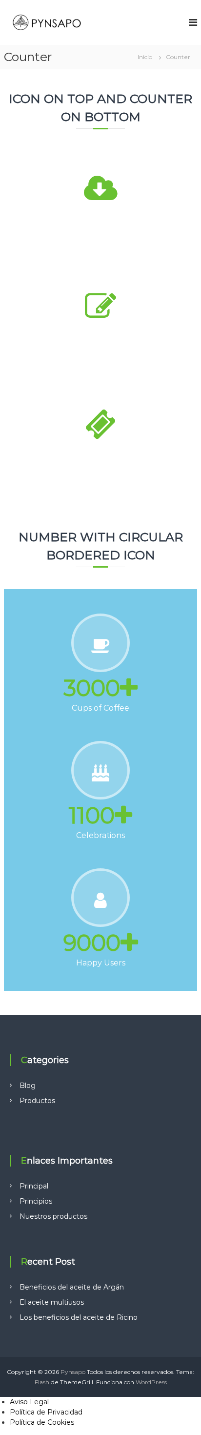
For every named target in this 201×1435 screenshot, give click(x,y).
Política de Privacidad (46, 1412)
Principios (36, 1201)
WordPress (151, 1382)
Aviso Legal (29, 1401)
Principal (34, 1186)
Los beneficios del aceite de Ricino (79, 1317)
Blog (28, 1085)
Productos (37, 1100)
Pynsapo (72, 1371)
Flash (42, 1382)
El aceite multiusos (52, 1302)
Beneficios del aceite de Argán (72, 1287)
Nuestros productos (53, 1216)
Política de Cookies (42, 1422)
